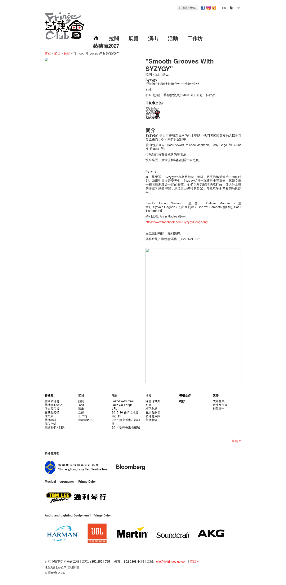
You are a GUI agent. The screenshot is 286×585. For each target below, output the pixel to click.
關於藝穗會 (52, 401)
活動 (173, 38)
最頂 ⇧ (236, 441)
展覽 (134, 38)
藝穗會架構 (52, 412)
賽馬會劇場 (153, 412)
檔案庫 (49, 416)
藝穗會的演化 (53, 405)
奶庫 (148, 405)
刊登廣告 (218, 408)
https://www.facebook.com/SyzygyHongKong (176, 222)
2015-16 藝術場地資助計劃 (125, 414)
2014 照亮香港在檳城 (126, 427)
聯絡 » (194, 561)
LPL (114, 408)
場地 (148, 395)
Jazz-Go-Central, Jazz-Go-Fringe (123, 403)
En (224, 7)
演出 (153, 38)
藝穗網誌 (50, 420)
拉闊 (114, 38)
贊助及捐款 (220, 405)
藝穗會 (49, 395)
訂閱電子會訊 (187, 8)
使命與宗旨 (52, 408)
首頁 (48, 53)
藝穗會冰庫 (153, 416)
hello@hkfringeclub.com (171, 561)
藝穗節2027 (106, 45)
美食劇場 (151, 420)
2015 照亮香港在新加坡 (126, 422)
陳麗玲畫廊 (153, 401)
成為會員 (218, 401)
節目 (57, 53)
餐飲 (182, 401)
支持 (216, 395)
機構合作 (185, 395)
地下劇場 (151, 408)
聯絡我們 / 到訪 (55, 427)
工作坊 (195, 38)
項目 (115, 395)
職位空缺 (50, 423)
